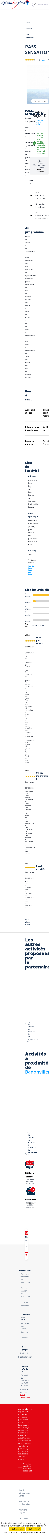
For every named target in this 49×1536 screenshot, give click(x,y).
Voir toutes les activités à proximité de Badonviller (29, 1144)
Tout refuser (33, 1528)
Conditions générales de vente (24, 1493)
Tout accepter (16, 1528)
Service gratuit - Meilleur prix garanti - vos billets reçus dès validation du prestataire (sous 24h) (41, 143)
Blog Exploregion (25, 1357)
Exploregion (25, 1353)
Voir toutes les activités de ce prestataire (29, 1031)
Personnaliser (11, 1532)
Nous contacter (41, 170)
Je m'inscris (26, 1254)
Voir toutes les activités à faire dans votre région (27, 1467)
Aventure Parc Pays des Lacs (32, 570)
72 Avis (43, 60)
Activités (28, 23)
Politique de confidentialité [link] (33, 1532)
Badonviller (29, 29)
